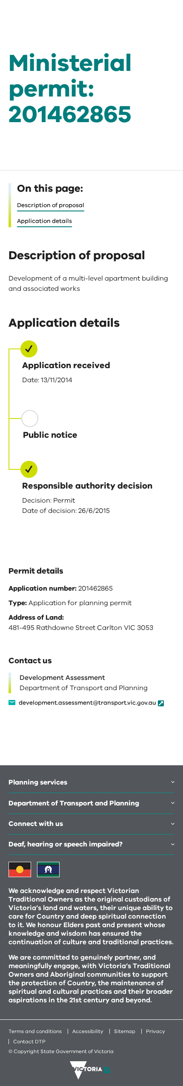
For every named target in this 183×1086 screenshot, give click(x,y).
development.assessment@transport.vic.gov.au (87, 703)
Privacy (155, 1031)
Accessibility (87, 1031)
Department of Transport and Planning (74, 803)
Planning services (38, 782)
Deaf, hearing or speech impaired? (66, 844)
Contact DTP (29, 1041)
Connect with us (36, 823)
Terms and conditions (35, 1031)
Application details (44, 221)
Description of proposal (50, 205)
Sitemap (124, 1031)
